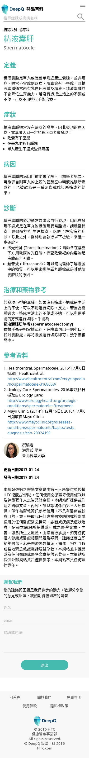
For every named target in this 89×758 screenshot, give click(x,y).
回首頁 (14, 697)
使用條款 (30, 705)
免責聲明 (74, 697)
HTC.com (44, 748)
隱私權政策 (59, 705)
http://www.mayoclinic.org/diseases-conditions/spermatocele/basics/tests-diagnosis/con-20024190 (41, 427)
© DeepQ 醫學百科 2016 (44, 743)
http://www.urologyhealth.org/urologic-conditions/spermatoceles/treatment (42, 403)
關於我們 (44, 697)
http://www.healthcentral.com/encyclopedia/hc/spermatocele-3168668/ (46, 381)
